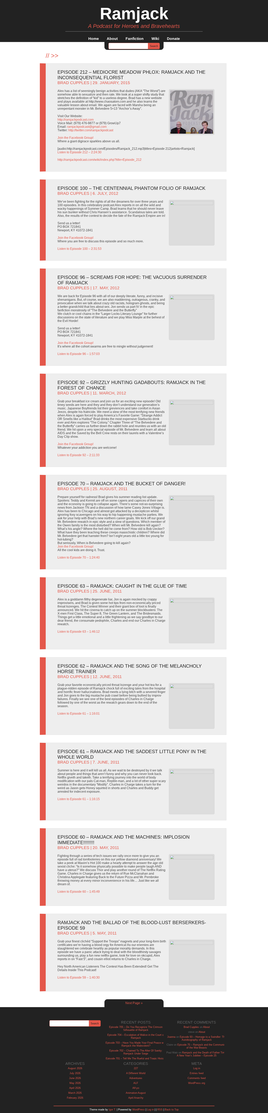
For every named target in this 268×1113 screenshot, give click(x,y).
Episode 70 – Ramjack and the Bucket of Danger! (121, 483)
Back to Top (172, 1109)
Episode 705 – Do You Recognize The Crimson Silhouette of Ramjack (135, 1028)
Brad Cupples (73, 82)
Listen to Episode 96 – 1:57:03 (78, 354)
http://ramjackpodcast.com (75, 119)
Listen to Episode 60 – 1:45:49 (78, 891)
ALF (135, 1083)
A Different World (135, 1073)
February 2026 (75, 1097)
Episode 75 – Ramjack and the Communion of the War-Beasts (202, 1046)
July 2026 (74, 1073)
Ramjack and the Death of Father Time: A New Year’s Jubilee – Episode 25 (202, 1054)
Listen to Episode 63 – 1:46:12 (78, 631)
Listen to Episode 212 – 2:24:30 (79, 152)
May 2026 (75, 1083)
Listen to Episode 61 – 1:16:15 (78, 799)
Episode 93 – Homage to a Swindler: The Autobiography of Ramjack (203, 1038)
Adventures (135, 1078)
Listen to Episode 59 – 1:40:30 (78, 977)
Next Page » (134, 1003)
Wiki (155, 39)
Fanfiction (135, 39)
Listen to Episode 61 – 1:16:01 (78, 713)
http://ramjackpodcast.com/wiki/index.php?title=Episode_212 (99, 159)
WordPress (138, 1109)
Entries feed (196, 1073)
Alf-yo (135, 1087)
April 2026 (75, 1087)
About (112, 39)
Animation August (136, 1092)
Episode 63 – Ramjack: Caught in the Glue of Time (122, 586)
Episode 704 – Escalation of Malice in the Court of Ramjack (135, 1036)
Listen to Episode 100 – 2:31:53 (79, 248)
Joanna (171, 1036)
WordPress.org (196, 1083)
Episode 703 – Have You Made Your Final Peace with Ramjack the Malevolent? (136, 1044)
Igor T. (112, 1109)
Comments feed (197, 1078)
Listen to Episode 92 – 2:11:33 (78, 455)
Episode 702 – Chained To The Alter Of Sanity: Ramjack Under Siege (135, 1052)
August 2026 (75, 1068)
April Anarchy (135, 1097)
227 (136, 1068)
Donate (173, 39)
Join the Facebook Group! (75, 137)
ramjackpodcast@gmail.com (87, 126)
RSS (160, 1109)
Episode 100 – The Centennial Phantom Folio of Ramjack (131, 188)
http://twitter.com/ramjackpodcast (90, 130)
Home (93, 39)
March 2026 (75, 1092)
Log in (196, 1068)
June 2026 (75, 1078)
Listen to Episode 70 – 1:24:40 (78, 557)
